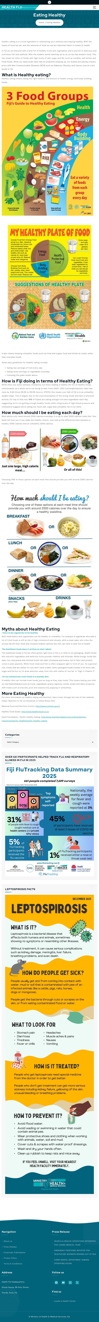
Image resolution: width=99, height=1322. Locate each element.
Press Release (10, 1247)
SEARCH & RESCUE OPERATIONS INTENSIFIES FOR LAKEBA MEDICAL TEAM (75, 1243)
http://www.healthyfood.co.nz (35, 712)
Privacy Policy (10, 1258)
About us (8, 1241)
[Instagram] (69, 1282)
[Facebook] (55, 1282)
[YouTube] (62, 1282)
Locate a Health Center (65, 1301)
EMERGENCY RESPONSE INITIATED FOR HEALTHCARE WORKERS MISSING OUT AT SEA (75, 1252)
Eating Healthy (53, 22)
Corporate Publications (14, 1252)
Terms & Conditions (13, 1264)
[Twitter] (76, 1282)
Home (41, 22)
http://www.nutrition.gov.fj (48, 706)
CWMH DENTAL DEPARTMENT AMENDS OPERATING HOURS (71, 1262)
